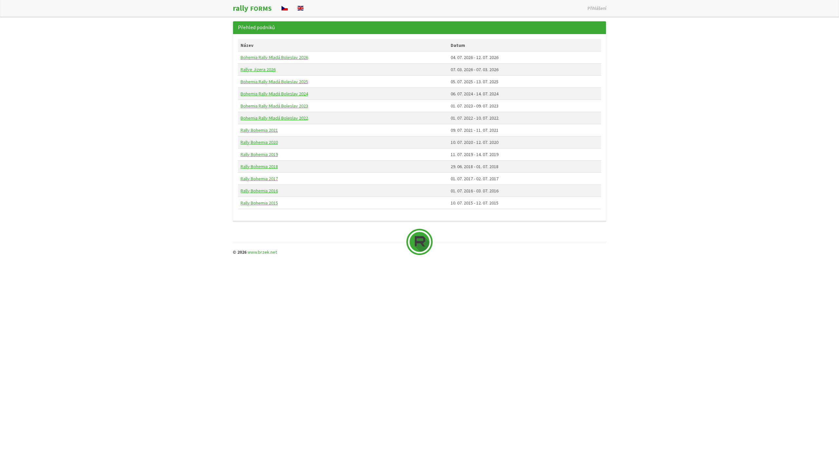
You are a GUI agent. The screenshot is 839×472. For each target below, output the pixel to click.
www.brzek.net (262, 252)
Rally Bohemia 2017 (259, 179)
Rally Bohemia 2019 (259, 154)
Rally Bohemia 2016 (259, 191)
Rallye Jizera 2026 (258, 69)
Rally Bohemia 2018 (259, 166)
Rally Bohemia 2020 (259, 142)
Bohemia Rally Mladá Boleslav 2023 (274, 106)
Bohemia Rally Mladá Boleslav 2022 (274, 118)
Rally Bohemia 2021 (259, 130)
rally (252, 8)
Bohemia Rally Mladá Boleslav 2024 (274, 94)
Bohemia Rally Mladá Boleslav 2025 (274, 82)
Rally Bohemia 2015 (259, 203)
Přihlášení (597, 8)
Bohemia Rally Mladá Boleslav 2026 (274, 57)
